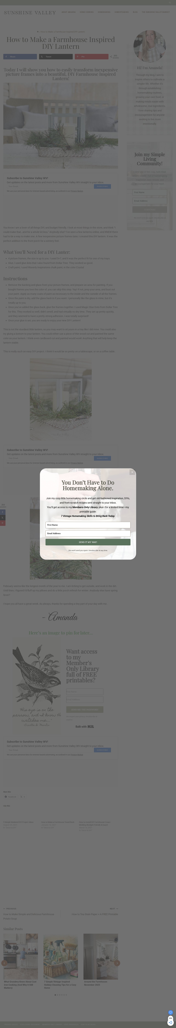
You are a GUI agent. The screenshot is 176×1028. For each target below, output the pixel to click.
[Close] (132, 472)
